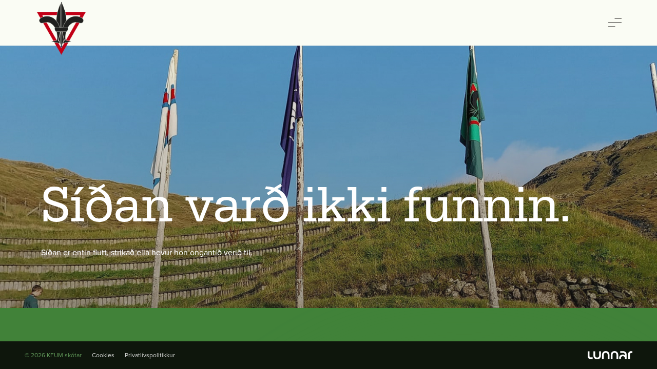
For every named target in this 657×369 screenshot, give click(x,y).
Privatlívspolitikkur (150, 355)
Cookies (103, 355)
